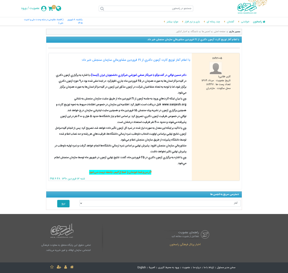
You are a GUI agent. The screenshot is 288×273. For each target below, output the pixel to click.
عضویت (35, 8)
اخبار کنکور (181, 31)
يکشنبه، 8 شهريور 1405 (74, 21)
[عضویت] (59, 267)
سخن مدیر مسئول (226, 268)
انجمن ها (206, 31)
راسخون (257, 22)
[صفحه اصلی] (72, 267)
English (142, 268)
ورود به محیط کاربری (168, 268)
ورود (24, 8)
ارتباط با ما (209, 268)
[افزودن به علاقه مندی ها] (52, 267)
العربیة (152, 268)
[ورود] (66, 267)
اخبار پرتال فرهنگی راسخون (185, 245)
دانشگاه (194, 31)
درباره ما (197, 268)
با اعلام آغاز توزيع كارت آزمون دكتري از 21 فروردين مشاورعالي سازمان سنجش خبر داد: (136, 60)
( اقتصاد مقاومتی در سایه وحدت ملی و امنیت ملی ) (43, 21)
